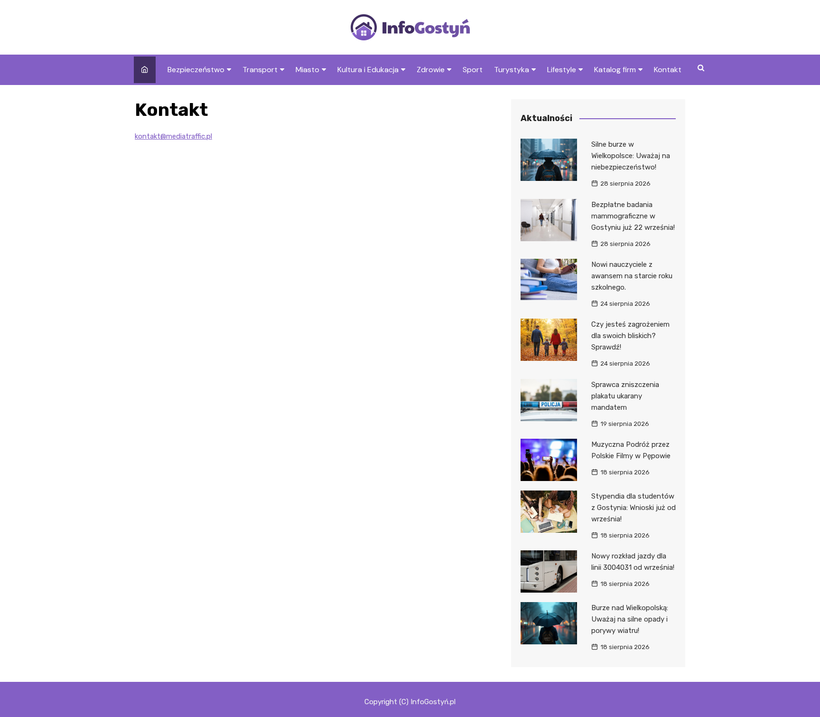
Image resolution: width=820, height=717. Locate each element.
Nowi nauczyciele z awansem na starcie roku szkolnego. (631, 276)
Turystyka (511, 70)
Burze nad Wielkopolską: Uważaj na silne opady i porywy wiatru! (629, 619)
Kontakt (667, 70)
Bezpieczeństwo (196, 70)
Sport (473, 70)
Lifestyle (561, 70)
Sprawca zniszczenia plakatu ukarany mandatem (625, 396)
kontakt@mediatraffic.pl (173, 136)
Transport (260, 70)
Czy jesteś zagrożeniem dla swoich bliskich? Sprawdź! (630, 335)
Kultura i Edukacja (368, 70)
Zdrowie (431, 70)
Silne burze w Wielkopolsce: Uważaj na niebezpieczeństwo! (630, 155)
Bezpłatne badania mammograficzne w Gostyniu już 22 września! (633, 216)
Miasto (307, 70)
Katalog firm (615, 70)
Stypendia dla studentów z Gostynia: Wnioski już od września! (633, 507)
